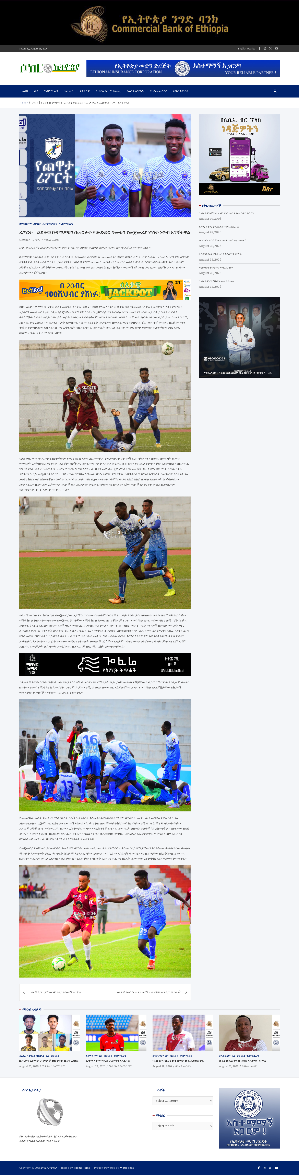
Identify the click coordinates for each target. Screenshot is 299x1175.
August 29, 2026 (28, 1066)
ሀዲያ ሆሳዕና (158, 1055)
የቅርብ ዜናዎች (31, 1009)
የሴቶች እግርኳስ (135, 91)
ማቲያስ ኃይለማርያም (53, 1066)
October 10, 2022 (29, 240)
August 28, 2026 (95, 1066)
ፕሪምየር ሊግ (51, 91)
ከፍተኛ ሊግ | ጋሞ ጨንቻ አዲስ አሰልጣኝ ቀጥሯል (55, 992)
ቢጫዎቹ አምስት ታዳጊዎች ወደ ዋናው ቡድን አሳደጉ (226, 213)
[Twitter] (270, 48)
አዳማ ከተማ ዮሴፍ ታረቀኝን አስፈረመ (219, 227)
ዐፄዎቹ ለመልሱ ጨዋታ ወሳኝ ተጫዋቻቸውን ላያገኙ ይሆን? (148, 992)
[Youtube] (276, 48)
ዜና (36, 91)
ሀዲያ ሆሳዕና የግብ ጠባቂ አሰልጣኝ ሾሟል (220, 254)
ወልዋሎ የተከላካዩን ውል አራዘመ (216, 267)
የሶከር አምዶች (181, 91)
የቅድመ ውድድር (158, 91)
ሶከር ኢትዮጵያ (49, 1168)
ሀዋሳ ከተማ (25, 224)
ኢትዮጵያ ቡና (50, 224)
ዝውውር (68, 91)
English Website (246, 48)
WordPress (127, 1168)
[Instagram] (264, 48)
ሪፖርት (37, 224)
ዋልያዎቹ (85, 91)
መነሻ (25, 91)
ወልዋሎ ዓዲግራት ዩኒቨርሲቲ (32, 1055)
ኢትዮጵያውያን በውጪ (108, 91)
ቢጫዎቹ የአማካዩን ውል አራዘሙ (216, 281)
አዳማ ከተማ (92, 1055)
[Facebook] (259, 48)
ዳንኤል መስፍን (51, 240)
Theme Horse (82, 1168)
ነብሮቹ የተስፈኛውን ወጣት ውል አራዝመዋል (223, 240)
